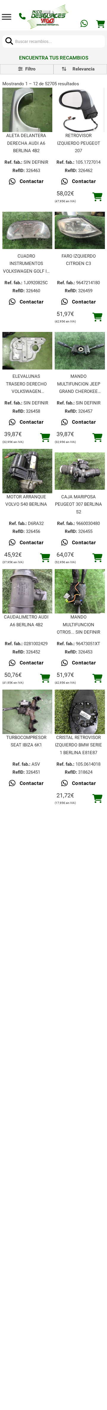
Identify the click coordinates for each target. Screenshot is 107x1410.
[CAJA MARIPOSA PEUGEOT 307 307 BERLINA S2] (80, 471)
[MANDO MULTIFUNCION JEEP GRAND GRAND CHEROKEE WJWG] (80, 351)
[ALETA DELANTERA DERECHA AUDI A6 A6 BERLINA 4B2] (27, 110)
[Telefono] (23, 16)
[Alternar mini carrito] (100, 24)
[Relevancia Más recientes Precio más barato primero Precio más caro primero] (80, 69)
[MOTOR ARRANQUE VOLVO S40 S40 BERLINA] (27, 471)
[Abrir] (6, 17)
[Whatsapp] (84, 24)
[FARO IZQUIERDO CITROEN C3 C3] (80, 230)
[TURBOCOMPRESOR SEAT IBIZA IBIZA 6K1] (27, 711)
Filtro (29, 69)
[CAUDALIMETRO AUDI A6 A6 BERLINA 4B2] (27, 591)
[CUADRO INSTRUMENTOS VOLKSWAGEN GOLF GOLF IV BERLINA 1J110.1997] (27, 230)
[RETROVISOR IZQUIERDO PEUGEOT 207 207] (80, 110)
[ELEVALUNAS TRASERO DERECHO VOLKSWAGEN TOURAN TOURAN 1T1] (27, 351)
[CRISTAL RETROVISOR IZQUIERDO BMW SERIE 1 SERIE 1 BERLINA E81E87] (80, 711)
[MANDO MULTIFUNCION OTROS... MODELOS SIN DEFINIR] (80, 591)
